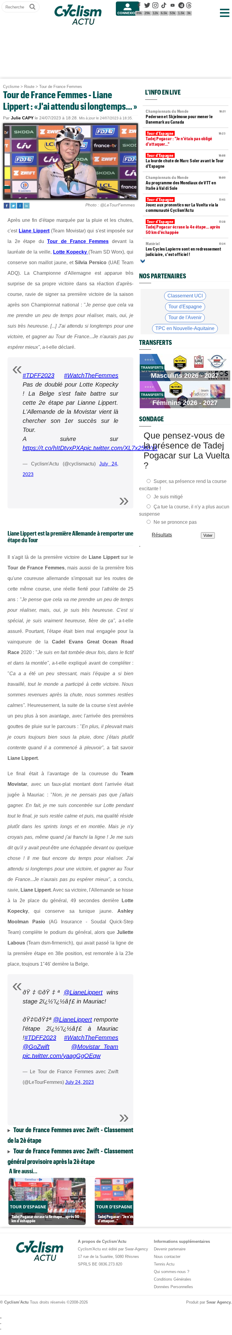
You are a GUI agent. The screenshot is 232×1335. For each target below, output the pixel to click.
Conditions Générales (172, 1279)
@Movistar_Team (94, 1046)
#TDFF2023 (38, 375)
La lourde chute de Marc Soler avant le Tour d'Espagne (185, 161)
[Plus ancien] (143, 261)
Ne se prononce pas (175, 522)
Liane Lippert (34, 230)
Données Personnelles (173, 1287)
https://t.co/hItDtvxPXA (53, 448)
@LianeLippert (83, 992)
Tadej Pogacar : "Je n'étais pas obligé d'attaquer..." (185, 139)
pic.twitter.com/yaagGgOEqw (61, 1055)
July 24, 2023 (79, 1082)
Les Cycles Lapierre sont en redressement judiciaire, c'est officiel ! (185, 249)
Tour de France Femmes (60, 86)
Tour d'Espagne (185, 306)
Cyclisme (11, 86)
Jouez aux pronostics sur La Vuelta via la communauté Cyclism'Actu (185, 205)
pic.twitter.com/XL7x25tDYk (120, 448)
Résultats (162, 534)
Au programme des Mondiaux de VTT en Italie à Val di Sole (185, 183)
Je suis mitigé (168, 496)
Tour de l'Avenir (185, 317)
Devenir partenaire (170, 1249)
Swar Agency (218, 1302)
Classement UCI (185, 295)
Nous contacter (167, 1256)
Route (29, 86)
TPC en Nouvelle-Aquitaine (185, 328)
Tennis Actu (164, 1264)
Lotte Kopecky (70, 251)
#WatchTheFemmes (91, 375)
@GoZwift (36, 1046)
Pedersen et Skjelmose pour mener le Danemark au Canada (185, 117)
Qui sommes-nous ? (171, 1271)
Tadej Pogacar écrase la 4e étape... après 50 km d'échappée (185, 227)
